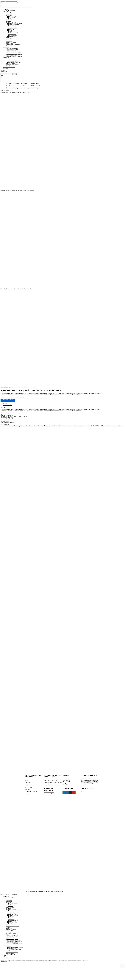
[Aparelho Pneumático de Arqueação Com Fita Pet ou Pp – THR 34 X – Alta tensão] (10, 709)
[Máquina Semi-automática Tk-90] (10, 508)
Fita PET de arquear (12, 16)
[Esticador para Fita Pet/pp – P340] (10, 624)
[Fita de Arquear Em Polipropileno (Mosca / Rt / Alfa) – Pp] (10, 594)
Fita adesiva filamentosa (13, 27)
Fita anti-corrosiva (12, 36)
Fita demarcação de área (11, 45)
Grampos (8, 39)
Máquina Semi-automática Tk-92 (9, 483)
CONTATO (27, 793)
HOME (27, 780)
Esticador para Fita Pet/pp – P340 (10, 626)
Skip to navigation (4, 1)
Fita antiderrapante (12, 34)
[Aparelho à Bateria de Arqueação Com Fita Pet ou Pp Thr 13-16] (10, 737)
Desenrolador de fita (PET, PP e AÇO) (14, 56)
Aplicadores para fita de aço (11, 50)
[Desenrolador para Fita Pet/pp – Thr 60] (10, 652)
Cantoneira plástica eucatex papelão (13, 44)
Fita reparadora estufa (12, 35)
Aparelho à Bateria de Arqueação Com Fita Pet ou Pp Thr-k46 (17, 455)
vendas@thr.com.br (67, 784)
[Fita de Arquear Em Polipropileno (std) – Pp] (10, 565)
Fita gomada (8, 21)
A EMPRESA (28, 782)
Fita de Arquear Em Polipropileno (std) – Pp (12, 569)
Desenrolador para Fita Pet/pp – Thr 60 (11, 655)
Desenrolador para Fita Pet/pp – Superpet (12, 683)
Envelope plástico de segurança (12, 38)
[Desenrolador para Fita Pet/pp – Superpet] (10, 680)
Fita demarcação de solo (13, 32)
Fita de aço (10, 18)
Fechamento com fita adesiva (12, 64)
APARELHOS (28, 787)
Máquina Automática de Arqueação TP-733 (12, 539)
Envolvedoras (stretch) (10, 63)
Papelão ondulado (9, 43)
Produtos (6, 387)
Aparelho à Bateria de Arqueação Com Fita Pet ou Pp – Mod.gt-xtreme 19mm (21, 768)
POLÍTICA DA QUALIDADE (50, 780)
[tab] (5, 403)
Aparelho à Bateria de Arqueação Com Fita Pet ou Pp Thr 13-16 (18, 739)
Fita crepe (10, 30)
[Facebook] (67, 792)
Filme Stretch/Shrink (10, 19)
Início (2, 387)
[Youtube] (74, 792)
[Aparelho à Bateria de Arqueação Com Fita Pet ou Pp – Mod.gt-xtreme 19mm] (10, 765)
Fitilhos (7, 37)
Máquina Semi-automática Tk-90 (9, 511)
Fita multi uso (11, 29)
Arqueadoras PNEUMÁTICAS (14, 62)
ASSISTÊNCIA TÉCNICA (31, 791)
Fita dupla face (11, 31)
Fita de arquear (9, 15)
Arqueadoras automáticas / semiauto (15, 60)
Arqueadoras (8, 58)
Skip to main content (12, 1)
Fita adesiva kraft (11, 25)
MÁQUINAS (28, 789)
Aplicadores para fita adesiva (12, 49)
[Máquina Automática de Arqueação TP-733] (10, 537)
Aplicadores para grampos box (12, 55)
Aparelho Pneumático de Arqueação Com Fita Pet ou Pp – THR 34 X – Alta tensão (23, 711)
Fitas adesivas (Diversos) (11, 22)
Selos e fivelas (9, 41)
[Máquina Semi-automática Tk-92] (10, 480)
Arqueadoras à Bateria (13, 61)
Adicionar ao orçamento (8, 399)
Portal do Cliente (4, 71)
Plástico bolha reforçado (11, 42)
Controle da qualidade (10, 10)
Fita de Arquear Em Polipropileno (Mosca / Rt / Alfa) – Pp (16, 598)
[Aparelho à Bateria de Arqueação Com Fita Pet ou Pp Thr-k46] (10, 452)
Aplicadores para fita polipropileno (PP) (14, 54)
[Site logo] (9, 7)
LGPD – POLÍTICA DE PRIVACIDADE (53, 782)
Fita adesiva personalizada (13, 24)
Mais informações (4, 961)
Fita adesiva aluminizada (13, 28)
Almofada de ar (9, 12)
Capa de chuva (9, 14)
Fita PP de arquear (12, 17)
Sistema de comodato (10, 65)
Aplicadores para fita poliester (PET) (13, 52)
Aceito (9, 961)
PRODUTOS (28, 785)
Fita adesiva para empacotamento (15, 23)
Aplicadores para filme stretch (12, 48)
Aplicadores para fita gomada (12, 51)
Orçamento (3, 70)
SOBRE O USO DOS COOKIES (51, 785)
